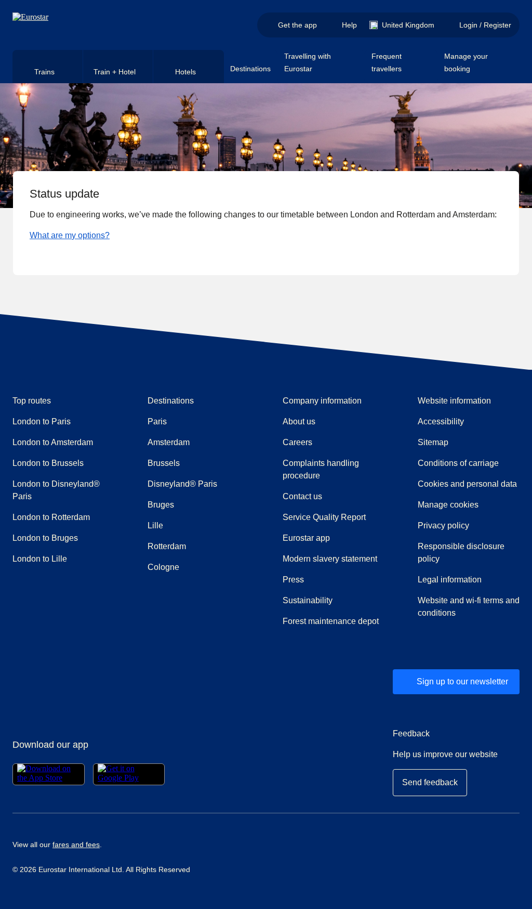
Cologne (163, 567)
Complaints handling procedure (333, 469)
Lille (155, 525)
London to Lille (39, 558)
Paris (157, 421)
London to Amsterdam (52, 442)
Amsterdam (169, 442)
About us (299, 421)
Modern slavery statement (330, 558)
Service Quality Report (324, 517)
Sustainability (307, 600)
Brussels (164, 463)
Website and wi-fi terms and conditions (469, 606)
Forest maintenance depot (331, 621)
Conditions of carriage (458, 463)
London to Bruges (45, 538)
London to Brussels (48, 463)
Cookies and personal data (467, 483)
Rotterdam (167, 546)
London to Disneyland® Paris (56, 490)
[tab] (47, 66)
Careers (297, 442)
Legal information (450, 579)
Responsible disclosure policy (461, 552)
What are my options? (70, 235)
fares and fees (76, 844)
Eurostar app (306, 538)
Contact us (302, 496)
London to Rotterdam (51, 517)
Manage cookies (448, 504)
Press (330, 579)
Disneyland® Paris (182, 483)
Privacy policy (443, 525)
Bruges (161, 504)
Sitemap (433, 442)
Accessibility (441, 421)
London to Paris (41, 421)
